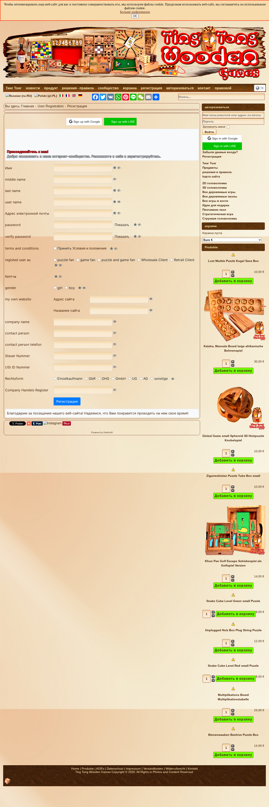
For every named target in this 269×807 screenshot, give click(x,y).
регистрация (151, 88)
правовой (223, 88)
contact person (17, 333)
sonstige (161, 378)
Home (75, 768)
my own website (18, 299)
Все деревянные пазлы (219, 196)
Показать (122, 225)
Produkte (88, 768)
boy (72, 288)
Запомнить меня (213, 126)
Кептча (10, 276)
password (13, 225)
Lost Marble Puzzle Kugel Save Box (233, 261)
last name (12, 191)
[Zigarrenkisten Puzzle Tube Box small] (233, 471)
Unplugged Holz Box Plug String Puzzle (233, 630)
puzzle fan (65, 260)
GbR (92, 378)
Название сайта (67, 310)
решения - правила (78, 88)
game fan (87, 260)
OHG (105, 378)
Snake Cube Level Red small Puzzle (233, 665)
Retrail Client (184, 260)
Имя (8, 168)
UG (134, 378)
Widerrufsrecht (175, 768)
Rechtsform (14, 378)
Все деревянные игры (218, 192)
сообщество (108, 88)
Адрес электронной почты (27, 213)
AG (145, 378)
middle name (15, 179)
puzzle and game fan (118, 260)
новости (33, 88)
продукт (51, 88)
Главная (27, 106)
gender (10, 288)
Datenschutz (115, 768)
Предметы (210, 167)
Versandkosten (153, 768)
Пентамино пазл (214, 209)
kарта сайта (211, 176)
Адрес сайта (64, 299)
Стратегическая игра (217, 214)
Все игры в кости (215, 200)
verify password (18, 236)
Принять (82, 248)
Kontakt (193, 768)
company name (17, 322)
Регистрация (211, 156)
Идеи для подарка (215, 205)
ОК (135, 16)
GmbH (121, 378)
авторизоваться (180, 88)
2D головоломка (214, 183)
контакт (204, 88)
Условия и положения (90, 248)
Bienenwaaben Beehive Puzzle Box (233, 734)
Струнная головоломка (219, 218)
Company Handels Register (26, 390)
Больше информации (135, 12)
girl (59, 288)
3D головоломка (214, 187)
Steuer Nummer (17, 356)
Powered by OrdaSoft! (102, 432)
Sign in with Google (225, 138)
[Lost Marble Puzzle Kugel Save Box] (233, 256)
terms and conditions (22, 248)
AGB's (100, 768)
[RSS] (7, 781)
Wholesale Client (154, 260)
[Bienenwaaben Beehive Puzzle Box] (233, 730)
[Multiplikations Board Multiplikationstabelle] (233, 690)
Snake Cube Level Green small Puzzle (233, 601)
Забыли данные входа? (220, 152)
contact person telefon (23, 344)
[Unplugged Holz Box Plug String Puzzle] (233, 625)
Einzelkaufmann (69, 378)
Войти (209, 132)
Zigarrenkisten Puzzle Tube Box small (233, 475)
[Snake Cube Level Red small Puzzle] (233, 661)
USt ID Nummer (17, 367)
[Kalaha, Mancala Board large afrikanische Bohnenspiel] (235, 341)
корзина (130, 88)
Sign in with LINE (225, 146)
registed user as (17, 260)
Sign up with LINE (123, 121)
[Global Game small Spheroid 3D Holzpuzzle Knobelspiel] (235, 431)
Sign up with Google (86, 121)
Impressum (133, 768)
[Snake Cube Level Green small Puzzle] (233, 596)
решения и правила (217, 172)
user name (13, 202)
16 (261, 88)
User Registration (51, 106)
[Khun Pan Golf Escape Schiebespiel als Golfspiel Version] (235, 556)
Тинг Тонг (14, 88)
